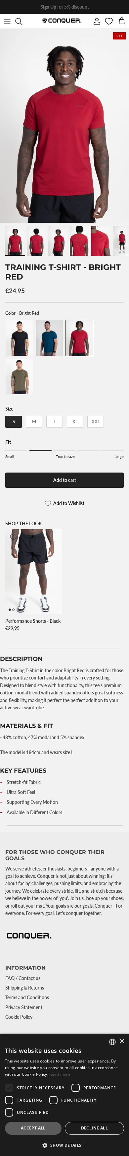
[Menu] (7, 21)
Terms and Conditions (27, 997)
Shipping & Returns (24, 988)
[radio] (19, 338)
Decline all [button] (94, 1128)
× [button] (121, 1041)
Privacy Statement (23, 1007)
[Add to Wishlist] (13, 537)
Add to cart (64, 480)
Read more (59, 1074)
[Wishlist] (109, 21)
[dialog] (64, 1095)
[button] (64, 1145)
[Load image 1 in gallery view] (64, 126)
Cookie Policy (18, 1017)
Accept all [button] (33, 1128)
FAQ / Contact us (22, 978)
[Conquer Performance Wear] (61, 21)
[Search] (22, 21)
